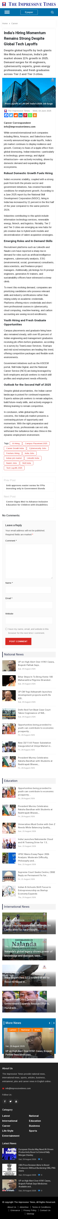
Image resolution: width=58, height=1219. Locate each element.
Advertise (24, 1207)
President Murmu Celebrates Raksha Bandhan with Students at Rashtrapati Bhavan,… (35, 761)
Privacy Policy (29, 1210)
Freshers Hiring (12, 453)
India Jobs (29, 453)
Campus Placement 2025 (36, 443)
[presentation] (50, 1023)
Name (9, 583)
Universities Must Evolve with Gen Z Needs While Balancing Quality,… (36, 826)
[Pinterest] (25, 115)
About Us (11, 1207)
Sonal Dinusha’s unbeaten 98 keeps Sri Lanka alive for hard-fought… (27, 928)
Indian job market (14, 458)
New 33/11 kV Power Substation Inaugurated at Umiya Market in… (35, 744)
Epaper (29, 12)
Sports (33, 1131)
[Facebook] (6, 115)
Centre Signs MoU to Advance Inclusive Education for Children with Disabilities (27, 503)
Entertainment (10, 1136)
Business (34, 1126)
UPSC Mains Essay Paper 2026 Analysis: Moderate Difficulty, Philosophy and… (33, 857)
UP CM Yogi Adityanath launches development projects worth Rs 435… (35, 695)
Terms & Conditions (41, 1207)
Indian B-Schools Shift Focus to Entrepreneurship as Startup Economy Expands (34, 890)
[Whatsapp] (30, 115)
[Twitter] (11, 115)
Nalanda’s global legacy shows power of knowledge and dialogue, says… (28, 954)
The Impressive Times (19, 110)
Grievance (15, 1210)
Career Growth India (15, 448)
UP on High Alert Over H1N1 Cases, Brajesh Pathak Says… (36, 663)
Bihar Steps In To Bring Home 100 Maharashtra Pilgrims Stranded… (35, 678)
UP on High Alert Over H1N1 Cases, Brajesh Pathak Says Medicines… (29, 1052)
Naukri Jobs (11, 463)
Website (9, 613)
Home (5, 23)
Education (35, 1121)
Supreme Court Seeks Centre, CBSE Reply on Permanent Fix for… (36, 874)
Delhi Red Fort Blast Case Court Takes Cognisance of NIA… (34, 711)
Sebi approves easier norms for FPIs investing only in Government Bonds (25, 487)
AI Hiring (16, 443)
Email (8, 598)
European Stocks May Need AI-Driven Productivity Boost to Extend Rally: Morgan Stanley (36, 1152)
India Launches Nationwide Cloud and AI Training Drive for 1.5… (35, 841)
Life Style (7, 1131)
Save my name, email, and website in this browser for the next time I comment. (28, 631)
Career (14, 23)
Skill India (26, 463)
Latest (13, 1030)
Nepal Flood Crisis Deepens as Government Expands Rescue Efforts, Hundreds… (27, 1004)
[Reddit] (16, 115)
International (9, 1121)
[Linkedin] (20, 115)
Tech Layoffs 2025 (14, 468)
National (25, 1030)
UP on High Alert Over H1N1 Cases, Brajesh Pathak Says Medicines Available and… (35, 1183)
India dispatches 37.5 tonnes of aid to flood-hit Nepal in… (27, 980)
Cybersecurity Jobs (37, 448)
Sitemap (30, 1214)
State (37, 1030)
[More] (35, 115)
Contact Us (45, 1210)
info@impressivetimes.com (18, 1088)
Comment (11, 540)
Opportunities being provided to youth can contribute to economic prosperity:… (36, 728)
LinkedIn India (33, 458)
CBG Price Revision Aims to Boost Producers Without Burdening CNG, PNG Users (37, 1168)
